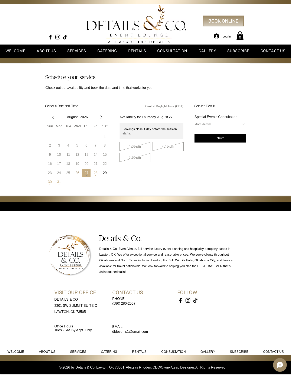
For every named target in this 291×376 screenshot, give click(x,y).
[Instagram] (58, 37)
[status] (164, 106)
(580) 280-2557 (123, 303)
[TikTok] (65, 37)
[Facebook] (50, 37)
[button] (240, 35)
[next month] (101, 117)
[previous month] (53, 117)
